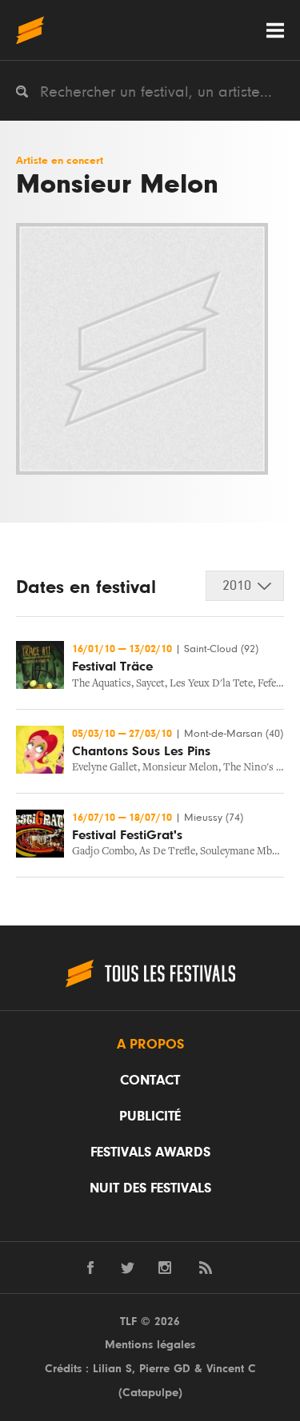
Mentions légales (150, 1345)
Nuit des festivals (150, 1188)
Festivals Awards (150, 1152)
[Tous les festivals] (30, 30)
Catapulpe (150, 1393)
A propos (150, 1044)
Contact (150, 1080)
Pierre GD (164, 1369)
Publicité (150, 1116)
